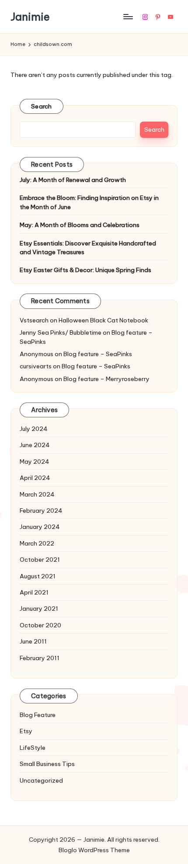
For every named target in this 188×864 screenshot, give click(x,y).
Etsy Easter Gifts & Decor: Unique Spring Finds (85, 270)
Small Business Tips (47, 764)
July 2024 (34, 429)
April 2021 (34, 592)
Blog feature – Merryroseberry (106, 379)
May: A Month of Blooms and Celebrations (79, 225)
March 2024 (37, 494)
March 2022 (37, 543)
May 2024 (34, 461)
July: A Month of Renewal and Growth (73, 180)
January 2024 (40, 527)
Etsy (26, 731)
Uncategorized (41, 780)
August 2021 (38, 576)
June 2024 (35, 445)
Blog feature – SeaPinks (97, 354)
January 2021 (39, 608)
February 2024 (41, 510)
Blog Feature (38, 715)
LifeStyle (32, 748)
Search (41, 106)
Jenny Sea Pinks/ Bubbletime (60, 332)
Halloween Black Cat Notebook (103, 320)
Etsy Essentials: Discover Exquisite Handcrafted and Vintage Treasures (88, 247)
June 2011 (33, 641)
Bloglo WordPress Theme (94, 850)
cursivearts (36, 366)
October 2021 (40, 559)
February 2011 (39, 658)
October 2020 (40, 625)
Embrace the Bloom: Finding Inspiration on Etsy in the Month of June (89, 202)
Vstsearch (34, 320)
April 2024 (35, 478)
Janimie (30, 16)
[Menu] (127, 16)
